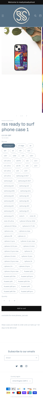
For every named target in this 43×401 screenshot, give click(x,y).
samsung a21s (25, 191)
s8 (30, 146)
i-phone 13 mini (10, 256)
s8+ (5, 151)
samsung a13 (24, 186)
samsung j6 (8, 181)
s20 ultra (7, 161)
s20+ (31, 156)
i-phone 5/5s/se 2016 (27, 221)
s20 (23, 156)
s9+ (20, 151)
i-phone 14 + (8, 266)
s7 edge (21, 146)
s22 (27, 166)
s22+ (36, 166)
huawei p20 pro (27, 276)
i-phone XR (8, 236)
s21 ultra (7, 166)
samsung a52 (9, 206)
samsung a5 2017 (24, 181)
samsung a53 (24, 206)
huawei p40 (25, 286)
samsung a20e (9, 191)
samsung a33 (9, 196)
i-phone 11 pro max (28, 241)
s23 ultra (7, 176)
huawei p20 (28, 271)
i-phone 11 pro (9, 241)
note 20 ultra (9, 221)
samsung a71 (24, 211)
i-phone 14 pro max (11, 271)
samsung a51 (24, 201)
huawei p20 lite (10, 276)
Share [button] (6, 333)
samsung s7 (8, 146)
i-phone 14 (28, 261)
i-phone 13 (28, 251)
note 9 (21, 216)
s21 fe (18, 166)
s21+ (36, 161)
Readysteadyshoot (18, 396)
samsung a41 (24, 196)
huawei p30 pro (10, 286)
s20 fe (18, 161)
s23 (17, 171)
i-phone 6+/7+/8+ (28, 226)
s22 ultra (7, 171)
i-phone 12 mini (29, 246)
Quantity (4, 296)
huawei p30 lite (24, 281)
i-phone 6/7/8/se (10, 226)
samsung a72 (9, 216)
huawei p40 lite (10, 291)
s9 (13, 151)
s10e (14, 156)
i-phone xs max (24, 231)
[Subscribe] (36, 357)
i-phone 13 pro (26, 256)
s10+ (5, 156)
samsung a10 (9, 186)
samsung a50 (9, 201)
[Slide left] (16, 115)
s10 (28, 151)
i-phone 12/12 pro (10, 246)
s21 (27, 161)
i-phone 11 (22, 236)
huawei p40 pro (27, 291)
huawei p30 (8, 281)
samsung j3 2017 (22, 176)
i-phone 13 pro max (11, 261)
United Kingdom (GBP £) (20, 381)
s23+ (26, 171)
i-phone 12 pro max (11, 251)
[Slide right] (26, 115)
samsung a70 (9, 211)
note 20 (33, 216)
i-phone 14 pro (24, 266)
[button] (2, 15)
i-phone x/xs (8, 231)
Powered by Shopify (27, 396)
